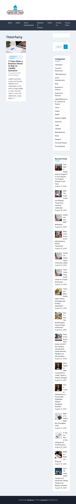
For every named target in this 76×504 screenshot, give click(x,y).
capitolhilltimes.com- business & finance (61, 101)
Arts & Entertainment (29, 24)
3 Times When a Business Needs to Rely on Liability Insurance (15, 66)
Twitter (49, 23)
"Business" (59, 65)
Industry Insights (60, 118)
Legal (57, 125)
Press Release (60, 146)
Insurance (58, 122)
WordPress (30, 500)
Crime (57, 107)
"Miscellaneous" (60, 74)
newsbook (43, 500)
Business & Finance (40, 25)
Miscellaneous (60, 132)
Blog (56, 84)
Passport (58, 139)
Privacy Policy (67, 24)
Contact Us (58, 24)
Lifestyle (58, 129)
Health (18, 23)
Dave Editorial (14, 75)
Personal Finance (61, 143)
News (10, 23)
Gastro (57, 111)
